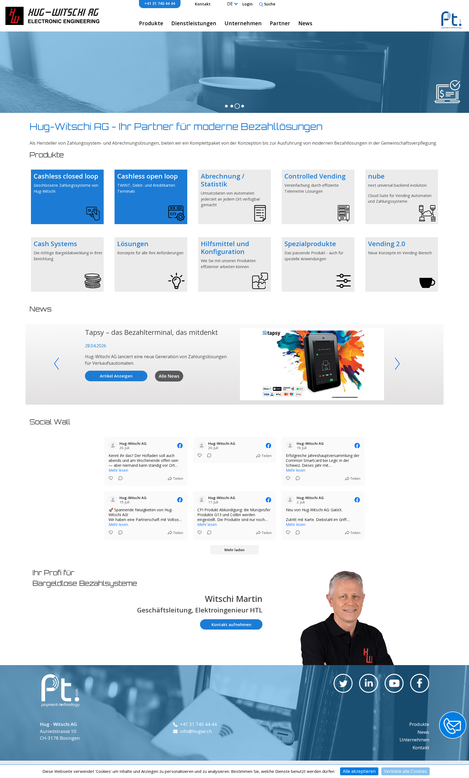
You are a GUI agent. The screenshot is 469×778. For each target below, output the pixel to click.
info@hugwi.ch (196, 731)
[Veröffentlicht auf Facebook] (180, 445)
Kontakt (203, 4)
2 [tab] (231, 106)
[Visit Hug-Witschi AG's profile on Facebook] (113, 445)
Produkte (151, 23)
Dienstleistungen (193, 23)
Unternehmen (243, 23)
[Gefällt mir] (111, 478)
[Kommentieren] (119, 478)
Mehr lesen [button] (118, 470)
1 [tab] (226, 106)
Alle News (169, 376)
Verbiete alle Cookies (405, 771)
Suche (269, 4)
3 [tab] (237, 106)
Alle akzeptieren (359, 771)
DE (230, 4)
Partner (280, 23)
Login (247, 4)
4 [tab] (242, 106)
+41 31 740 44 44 (159, 3)
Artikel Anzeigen (116, 376)
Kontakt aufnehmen (231, 624)
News (305, 23)
